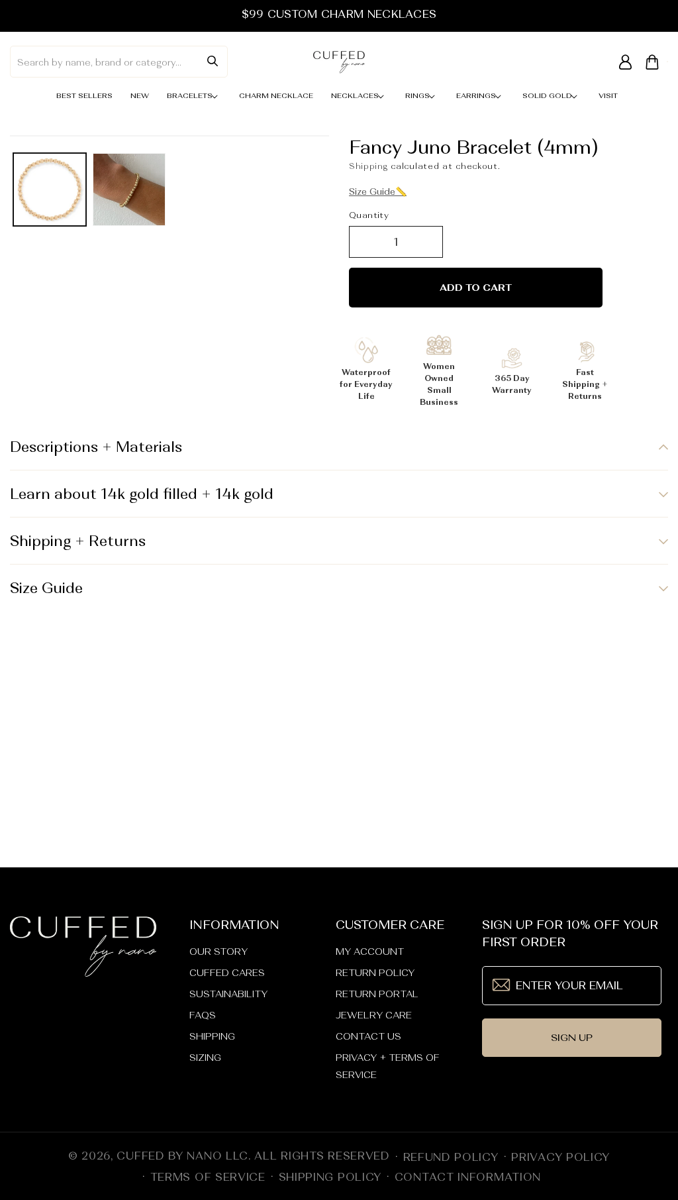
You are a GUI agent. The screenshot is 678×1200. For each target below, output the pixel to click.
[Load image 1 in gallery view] (49, 189)
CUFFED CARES (227, 972)
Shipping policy (330, 1177)
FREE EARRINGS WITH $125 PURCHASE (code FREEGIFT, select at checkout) (339, 14)
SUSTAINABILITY (228, 994)
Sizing (205, 1057)
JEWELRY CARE (374, 1015)
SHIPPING (212, 1036)
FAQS (202, 1015)
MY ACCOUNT (370, 951)
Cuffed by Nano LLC (182, 1155)
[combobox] (119, 62)
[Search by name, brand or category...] (212, 61)
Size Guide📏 (378, 191)
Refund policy (451, 1157)
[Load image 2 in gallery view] (129, 189)
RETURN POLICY (375, 972)
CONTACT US (368, 1036)
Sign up (572, 1037)
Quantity (369, 215)
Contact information (468, 1177)
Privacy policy (560, 1157)
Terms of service (208, 1177)
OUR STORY (218, 951)
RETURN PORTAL (377, 994)
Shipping (368, 166)
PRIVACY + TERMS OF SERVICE (388, 1066)
